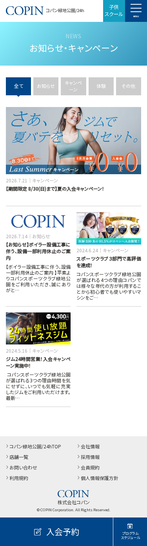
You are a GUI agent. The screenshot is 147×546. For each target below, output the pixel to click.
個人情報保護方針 (99, 478)
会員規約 (90, 467)
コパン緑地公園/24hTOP (35, 446)
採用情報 (90, 457)
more (13, 110)
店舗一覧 (18, 457)
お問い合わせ (23, 467)
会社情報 (90, 446)
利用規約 (18, 478)
